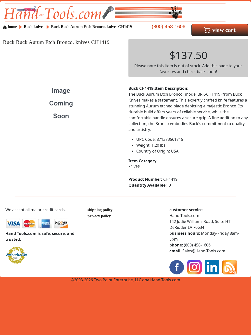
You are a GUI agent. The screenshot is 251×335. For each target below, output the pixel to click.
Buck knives (34, 27)
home (12, 27)
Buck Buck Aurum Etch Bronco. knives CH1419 (91, 27)
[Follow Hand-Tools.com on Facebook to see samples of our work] (176, 267)
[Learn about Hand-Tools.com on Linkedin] (212, 267)
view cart (223, 30)
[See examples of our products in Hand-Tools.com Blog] (229, 267)
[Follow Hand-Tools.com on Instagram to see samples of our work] (194, 267)
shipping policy (100, 210)
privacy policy (99, 216)
